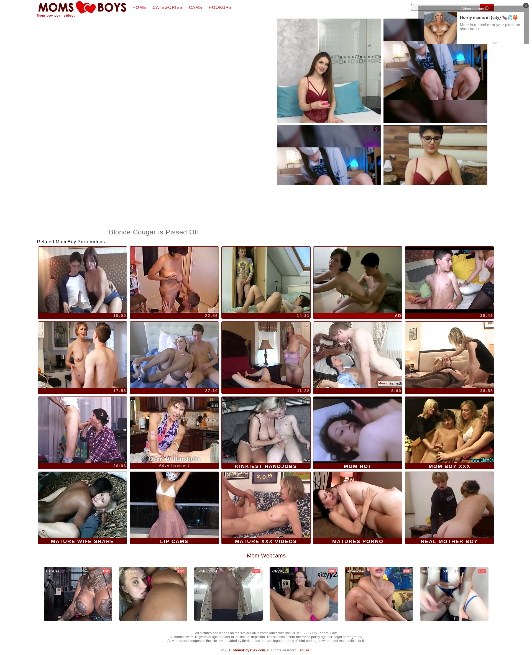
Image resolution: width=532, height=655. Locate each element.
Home (139, 7)
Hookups (220, 7)
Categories (168, 7)
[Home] (82, 7)
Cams (195, 7)
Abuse (304, 650)
